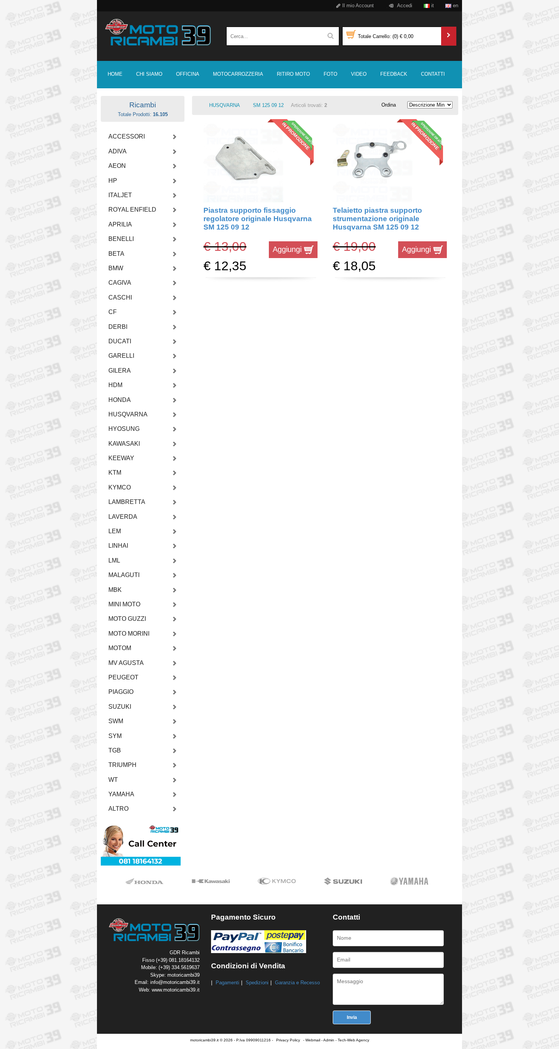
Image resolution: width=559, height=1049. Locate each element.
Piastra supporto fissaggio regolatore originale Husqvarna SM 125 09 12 (257, 218)
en (454, 5)
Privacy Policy (288, 1040)
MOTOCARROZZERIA (238, 74)
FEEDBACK (393, 74)
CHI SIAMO (149, 74)
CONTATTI (433, 74)
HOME (115, 74)
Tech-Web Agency (353, 1040)
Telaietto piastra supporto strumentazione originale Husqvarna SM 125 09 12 (377, 218)
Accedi (404, 5)
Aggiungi (288, 249)
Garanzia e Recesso (297, 982)
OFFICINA (187, 74)
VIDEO (359, 74)
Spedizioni (257, 982)
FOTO (330, 74)
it (432, 5)
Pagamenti (227, 982)
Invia (352, 1017)
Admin (328, 1040)
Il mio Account (357, 5)
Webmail (312, 1040)
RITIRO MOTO (293, 74)
